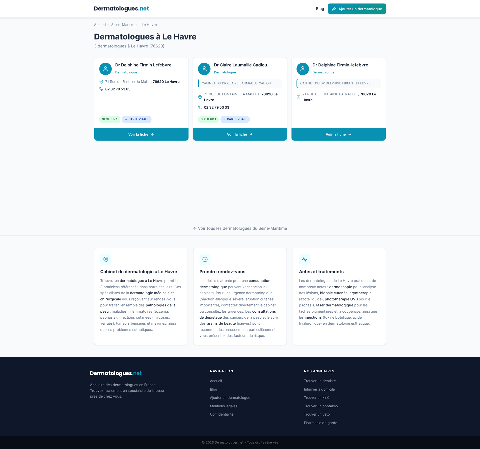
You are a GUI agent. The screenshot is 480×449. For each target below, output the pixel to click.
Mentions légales (223, 406)
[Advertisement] (240, 184)
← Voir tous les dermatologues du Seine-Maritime (240, 228)
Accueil (100, 24)
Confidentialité (222, 414)
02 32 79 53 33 (216, 107)
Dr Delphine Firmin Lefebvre (143, 64)
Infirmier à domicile (319, 389)
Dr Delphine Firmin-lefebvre (340, 64)
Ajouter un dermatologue (230, 397)
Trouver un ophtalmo (321, 406)
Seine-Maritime (123, 24)
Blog (320, 8)
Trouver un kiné (316, 397)
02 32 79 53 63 (117, 89)
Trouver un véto (317, 414)
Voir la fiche (138, 134)
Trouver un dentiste (320, 381)
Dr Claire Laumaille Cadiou (240, 64)
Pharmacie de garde (320, 423)
